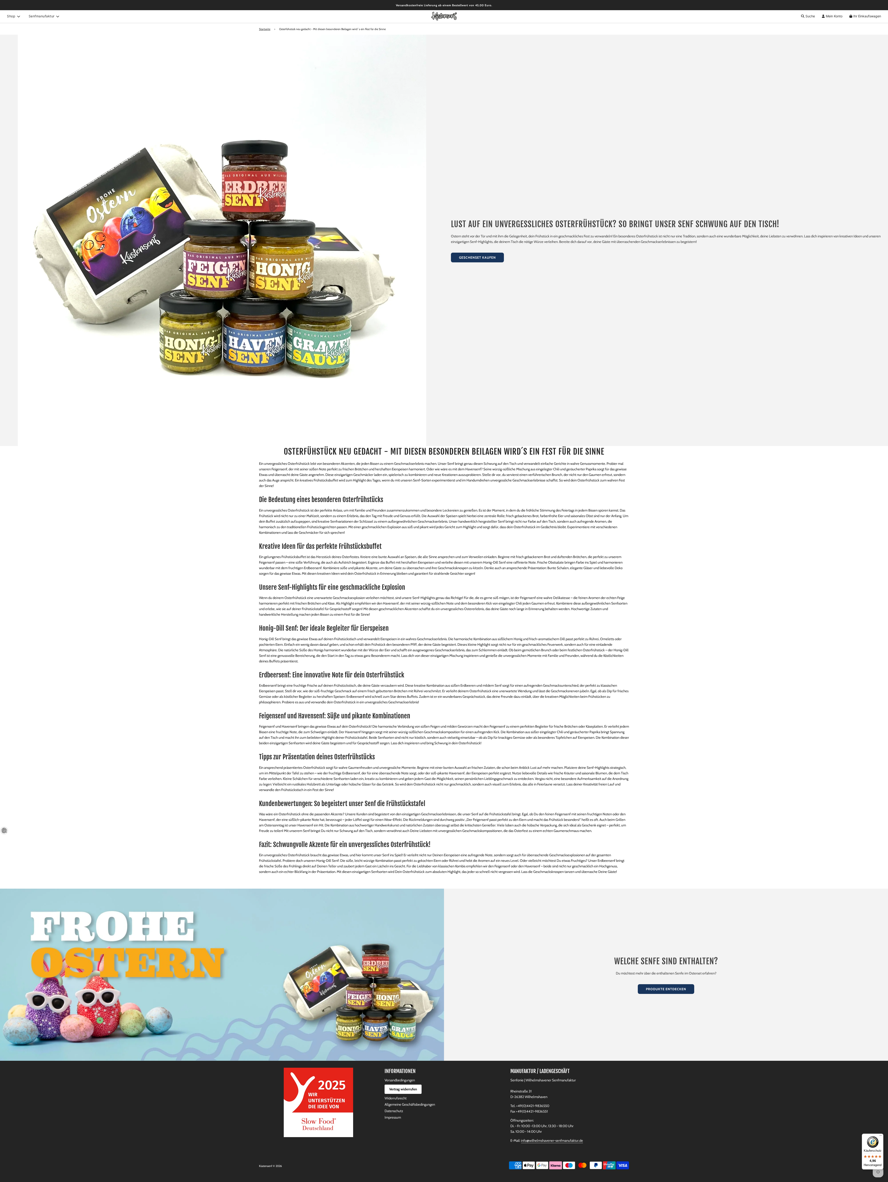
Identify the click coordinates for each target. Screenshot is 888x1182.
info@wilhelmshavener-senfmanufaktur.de (552, 1141)
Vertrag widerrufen (403, 1089)
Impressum (393, 1117)
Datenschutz (394, 1111)
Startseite (264, 29)
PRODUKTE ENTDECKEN (666, 989)
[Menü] (880, 1136)
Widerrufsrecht (396, 1098)
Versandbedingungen (400, 1080)
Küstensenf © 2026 (270, 1166)
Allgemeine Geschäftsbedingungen (410, 1104)
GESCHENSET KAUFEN (477, 257)
